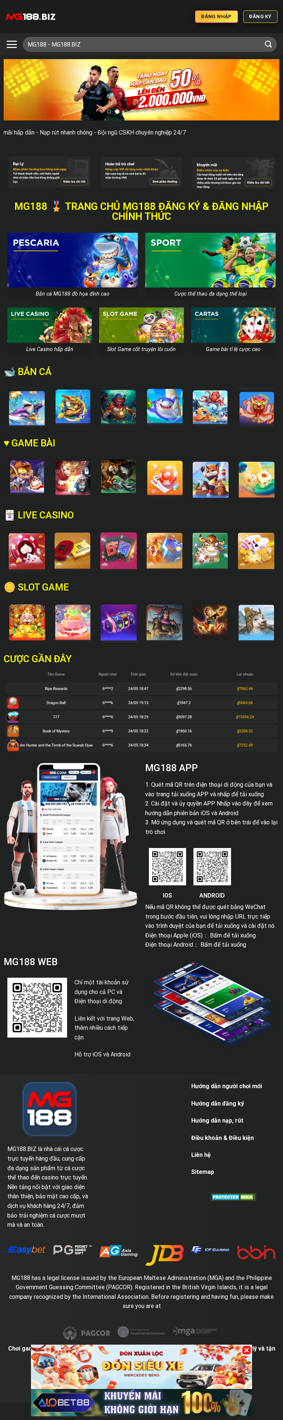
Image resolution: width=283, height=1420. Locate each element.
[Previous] (18, 91)
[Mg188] (31, 16)
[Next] (264, 91)
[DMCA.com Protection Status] (233, 1196)
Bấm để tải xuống (233, 935)
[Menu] (12, 44)
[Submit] (268, 44)
